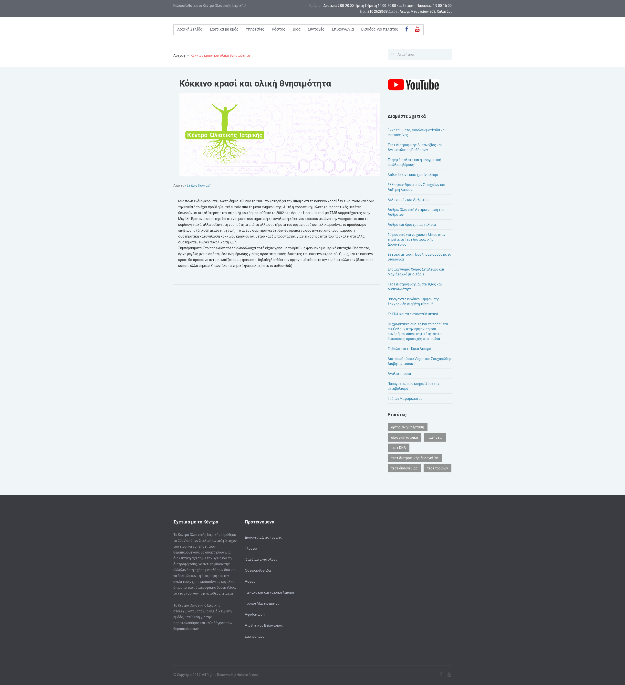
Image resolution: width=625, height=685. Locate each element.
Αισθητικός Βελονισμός (264, 625)
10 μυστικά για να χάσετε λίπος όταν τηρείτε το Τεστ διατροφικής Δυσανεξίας (416, 239)
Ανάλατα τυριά (399, 374)
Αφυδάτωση (255, 614)
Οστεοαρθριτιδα (258, 570)
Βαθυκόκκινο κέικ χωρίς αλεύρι (413, 175)
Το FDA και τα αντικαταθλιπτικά (413, 314)
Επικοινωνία (343, 29)
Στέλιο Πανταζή (199, 185)
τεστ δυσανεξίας (404, 468)
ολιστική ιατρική (404, 437)
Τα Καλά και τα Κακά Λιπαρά (409, 349)
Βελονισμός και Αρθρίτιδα (408, 200)
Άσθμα (250, 581)
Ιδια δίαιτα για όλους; (261, 559)
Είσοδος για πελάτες (379, 29)
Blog (297, 29)
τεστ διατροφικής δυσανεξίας (415, 458)
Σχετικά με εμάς (224, 29)
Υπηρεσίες (255, 29)
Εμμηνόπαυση (256, 636)
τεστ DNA (398, 448)
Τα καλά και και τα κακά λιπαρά (269, 592)
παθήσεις (435, 437)
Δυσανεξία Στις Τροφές (263, 537)
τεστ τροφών (437, 468)
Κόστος (278, 29)
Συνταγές (316, 29)
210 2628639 (377, 11)
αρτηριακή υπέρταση (407, 427)
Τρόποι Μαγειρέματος (405, 399)
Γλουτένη (252, 548)
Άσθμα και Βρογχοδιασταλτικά (412, 225)
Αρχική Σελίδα (189, 29)
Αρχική (179, 55)
